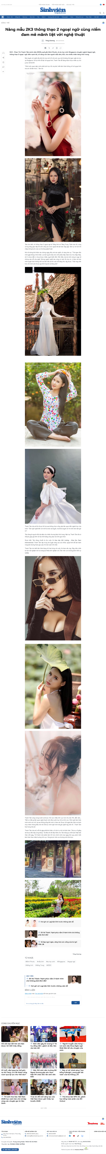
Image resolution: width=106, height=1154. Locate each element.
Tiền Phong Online (44, 4)
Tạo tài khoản (39, 993)
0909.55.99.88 (31, 1133)
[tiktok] (79, 1136)
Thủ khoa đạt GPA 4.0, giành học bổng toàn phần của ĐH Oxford (72, 1099)
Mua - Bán (89, 17)
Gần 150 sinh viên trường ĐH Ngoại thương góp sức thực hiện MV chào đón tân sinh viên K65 (43, 1073)
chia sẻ (45, 48)
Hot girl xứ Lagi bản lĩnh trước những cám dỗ (57, 922)
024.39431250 (7, 1137)
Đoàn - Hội (10, 17)
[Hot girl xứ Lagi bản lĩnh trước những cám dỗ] (31, 923)
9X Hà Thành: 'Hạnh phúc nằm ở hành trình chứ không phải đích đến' (59, 933)
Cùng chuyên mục (10, 1023)
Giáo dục (25, 17)
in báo (56, 48)
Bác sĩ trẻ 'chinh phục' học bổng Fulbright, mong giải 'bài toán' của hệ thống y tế (72, 1072)
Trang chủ (2, 17)
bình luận (60, 48)
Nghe (3, 53)
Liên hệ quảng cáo (31, 1131)
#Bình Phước (30, 962)
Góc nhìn (32, 17)
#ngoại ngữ (71, 962)
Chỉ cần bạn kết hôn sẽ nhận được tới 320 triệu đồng (12, 1045)
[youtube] (104, 4)
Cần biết (96, 17)
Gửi (76, 1002)
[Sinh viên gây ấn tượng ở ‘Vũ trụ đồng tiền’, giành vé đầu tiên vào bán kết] (43, 1034)
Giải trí (43, 17)
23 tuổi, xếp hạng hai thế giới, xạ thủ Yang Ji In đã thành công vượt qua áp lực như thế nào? (14, 1072)
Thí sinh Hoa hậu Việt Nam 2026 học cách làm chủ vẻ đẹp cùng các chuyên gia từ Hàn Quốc (13, 1100)
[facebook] (101, 4)
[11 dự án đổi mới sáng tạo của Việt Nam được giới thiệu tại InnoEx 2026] (43, 1087)
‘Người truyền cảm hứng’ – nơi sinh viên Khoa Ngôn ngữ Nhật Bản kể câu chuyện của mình (72, 1047)
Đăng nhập (28, 993)
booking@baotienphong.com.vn (35, 1136)
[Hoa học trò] (102, 1123)
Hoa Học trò (70, 4)
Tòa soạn (4, 1131)
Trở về (3, 71)
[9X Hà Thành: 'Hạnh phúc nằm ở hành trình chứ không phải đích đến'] (31, 934)
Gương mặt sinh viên (53, 17)
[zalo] (83, 1135)
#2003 (49, 965)
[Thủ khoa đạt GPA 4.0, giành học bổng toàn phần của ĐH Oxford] (73, 1087)
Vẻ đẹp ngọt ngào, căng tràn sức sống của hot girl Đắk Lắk (57, 943)
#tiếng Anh (29, 965)
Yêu (38, 17)
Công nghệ (65, 17)
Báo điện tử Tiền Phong (53, 10)
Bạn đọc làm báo (11, 1149)
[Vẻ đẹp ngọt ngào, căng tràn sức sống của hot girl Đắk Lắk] (31, 943)
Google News (103, 22)
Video (71, 17)
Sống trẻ (17, 17)
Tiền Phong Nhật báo (58, 4)
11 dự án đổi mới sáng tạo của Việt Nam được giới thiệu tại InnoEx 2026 (42, 1099)
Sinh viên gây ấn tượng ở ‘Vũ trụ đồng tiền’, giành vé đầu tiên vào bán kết (43, 1046)
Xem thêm (103, 17)
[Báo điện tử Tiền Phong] (93, 1123)
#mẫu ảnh (40, 962)
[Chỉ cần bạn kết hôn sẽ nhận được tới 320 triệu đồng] (14, 1034)
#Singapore (61, 962)
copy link (53, 48)
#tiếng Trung (40, 965)
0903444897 (52, 1133)
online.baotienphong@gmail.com (57, 1136)
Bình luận (3, 67)
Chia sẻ (3, 57)
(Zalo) (36, 1133)
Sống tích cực (79, 17)
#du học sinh (50, 962)
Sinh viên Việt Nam (11, 1122)
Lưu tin (3, 62)
